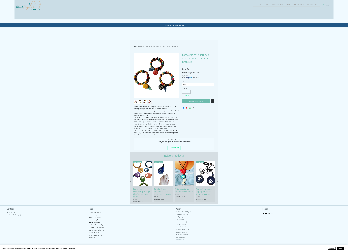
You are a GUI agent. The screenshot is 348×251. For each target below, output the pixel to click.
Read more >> (180, 239)
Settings (331, 248)
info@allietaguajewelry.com (19, 215)
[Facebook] (263, 213)
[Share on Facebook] (183, 108)
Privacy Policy (72, 248)
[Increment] (189, 92)
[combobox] (198, 84)
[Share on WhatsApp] (190, 108)
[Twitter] (266, 213)
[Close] (346, 248)
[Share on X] (194, 108)
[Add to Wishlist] (212, 101)
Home (136, 46)
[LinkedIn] (269, 213)
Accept (340, 248)
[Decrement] (183, 92)
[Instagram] (272, 213)
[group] (174, 182)
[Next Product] (217, 182)
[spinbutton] (186, 92)
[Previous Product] (131, 182)
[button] (323, 4)
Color (184, 81)
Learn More (196, 77)
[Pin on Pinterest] (187, 108)
